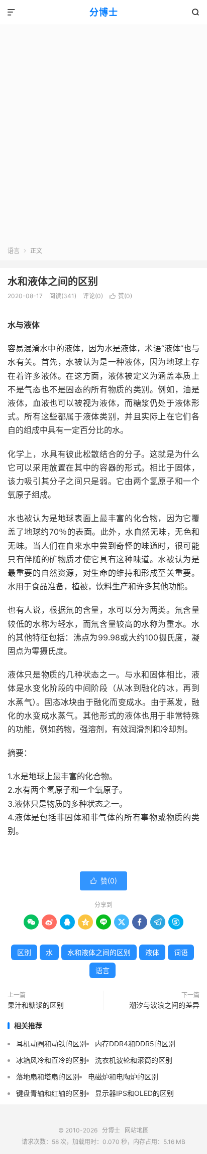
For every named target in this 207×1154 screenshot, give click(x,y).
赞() (121, 296)
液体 (152, 952)
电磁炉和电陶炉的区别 (123, 1076)
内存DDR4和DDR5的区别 (135, 1043)
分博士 (103, 12)
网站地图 (137, 1130)
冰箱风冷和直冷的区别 (51, 1060)
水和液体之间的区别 (53, 282)
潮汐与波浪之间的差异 (164, 1005)
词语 (181, 952)
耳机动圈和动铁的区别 (51, 1043)
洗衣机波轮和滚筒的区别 (133, 1060)
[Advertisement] (103, 138)
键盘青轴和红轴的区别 (51, 1093)
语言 (14, 251)
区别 (24, 952)
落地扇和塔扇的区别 (47, 1076)
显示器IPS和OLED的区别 (134, 1093)
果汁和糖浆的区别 (36, 1005)
